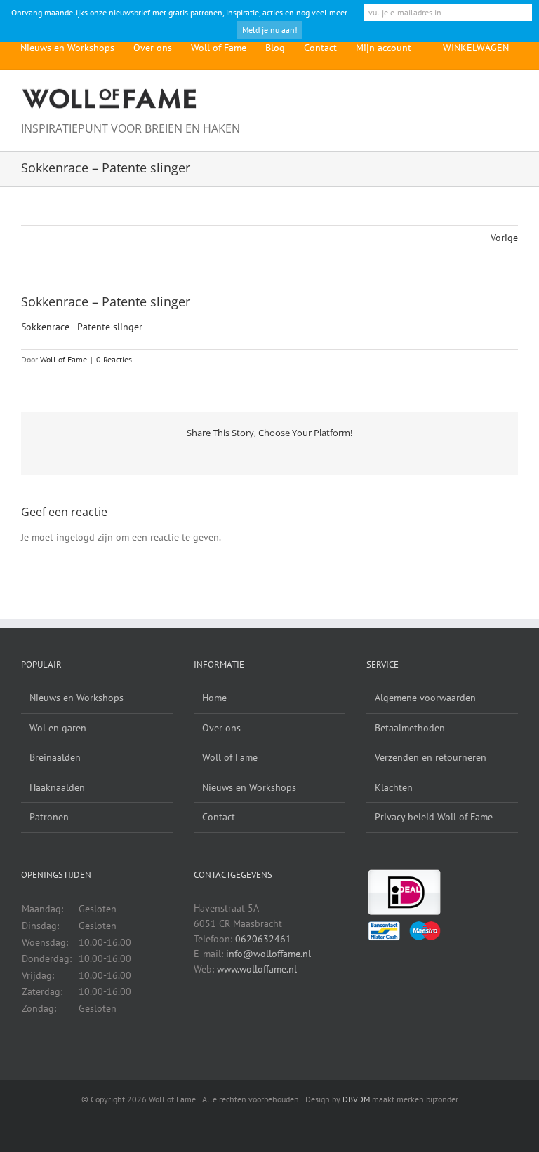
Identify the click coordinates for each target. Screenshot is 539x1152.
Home (214, 697)
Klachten (394, 787)
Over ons (221, 727)
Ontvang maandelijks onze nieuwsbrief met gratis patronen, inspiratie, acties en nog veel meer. (180, 12)
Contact (218, 817)
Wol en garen (57, 727)
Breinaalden (55, 757)
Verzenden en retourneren (430, 757)
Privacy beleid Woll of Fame (434, 817)
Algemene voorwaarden (425, 697)
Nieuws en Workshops (76, 697)
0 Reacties (114, 359)
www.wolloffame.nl (257, 969)
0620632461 (263, 939)
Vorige (504, 237)
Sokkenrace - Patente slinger (81, 326)
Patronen (49, 817)
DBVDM (356, 1099)
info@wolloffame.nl (268, 953)
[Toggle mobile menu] (512, 94)
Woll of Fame (63, 359)
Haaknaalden (57, 787)
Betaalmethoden (410, 727)
